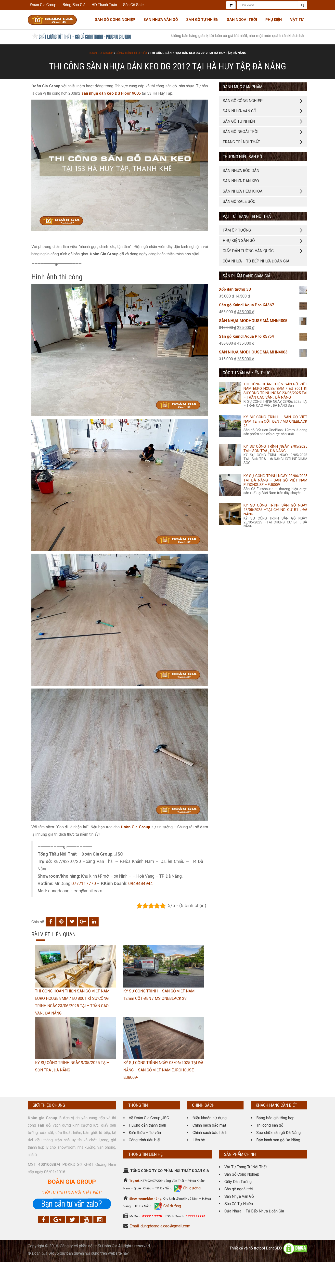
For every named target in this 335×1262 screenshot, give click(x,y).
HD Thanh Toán (104, 4)
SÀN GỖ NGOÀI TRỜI (240, 131)
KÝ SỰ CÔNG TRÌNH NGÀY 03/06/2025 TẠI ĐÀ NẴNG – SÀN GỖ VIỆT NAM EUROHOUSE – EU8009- (163, 1070)
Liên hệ (199, 1140)
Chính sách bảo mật (209, 1125)
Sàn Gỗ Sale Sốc (239, 201)
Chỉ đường (191, 1188)
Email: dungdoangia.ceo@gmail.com (159, 1226)
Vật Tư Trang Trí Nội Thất (245, 1167)
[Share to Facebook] (50, 921)
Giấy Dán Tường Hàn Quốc (248, 250)
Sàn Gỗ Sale (133, 4)
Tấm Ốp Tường (237, 230)
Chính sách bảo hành (210, 1132)
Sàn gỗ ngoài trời (238, 1189)
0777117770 (83, 883)
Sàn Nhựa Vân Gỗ (239, 1196)
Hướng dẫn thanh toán (147, 1125)
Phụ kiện (273, 19)
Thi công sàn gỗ (269, 1125)
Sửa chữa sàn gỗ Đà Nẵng (278, 1132)
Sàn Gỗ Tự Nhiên (202, 19)
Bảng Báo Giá (74, 4)
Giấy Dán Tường (238, 1181)
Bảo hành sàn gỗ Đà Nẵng (278, 1140)
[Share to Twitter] (72, 921)
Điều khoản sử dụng (210, 1118)
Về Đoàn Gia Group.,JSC (149, 1118)
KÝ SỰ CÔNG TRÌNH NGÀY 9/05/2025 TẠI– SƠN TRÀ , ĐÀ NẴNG (275, 448)
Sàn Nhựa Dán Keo (241, 181)
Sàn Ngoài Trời (242, 19)
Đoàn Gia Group (43, 4)
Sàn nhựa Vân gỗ (160, 19)
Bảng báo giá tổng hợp (275, 1118)
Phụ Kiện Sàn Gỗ (239, 240)
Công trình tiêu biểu (131, 53)
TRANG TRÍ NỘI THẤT (241, 142)
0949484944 (140, 883)
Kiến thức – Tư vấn (145, 1132)
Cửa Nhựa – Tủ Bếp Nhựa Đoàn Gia (256, 261)
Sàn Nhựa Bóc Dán (241, 170)
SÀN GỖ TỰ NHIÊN (239, 121)
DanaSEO (274, 1248)
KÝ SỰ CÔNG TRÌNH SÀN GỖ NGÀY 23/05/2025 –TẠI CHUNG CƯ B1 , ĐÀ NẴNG (275, 509)
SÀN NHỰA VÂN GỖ (239, 111)
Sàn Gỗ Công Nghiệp (115, 19)
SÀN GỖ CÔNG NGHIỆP (243, 100)
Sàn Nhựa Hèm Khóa (242, 191)
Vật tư (297, 19)
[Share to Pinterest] (61, 921)
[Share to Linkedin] (94, 921)
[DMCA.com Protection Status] (295, 1248)
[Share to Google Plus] (83, 921)
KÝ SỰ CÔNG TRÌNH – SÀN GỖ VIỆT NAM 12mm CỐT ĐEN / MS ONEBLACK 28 (275, 421)
